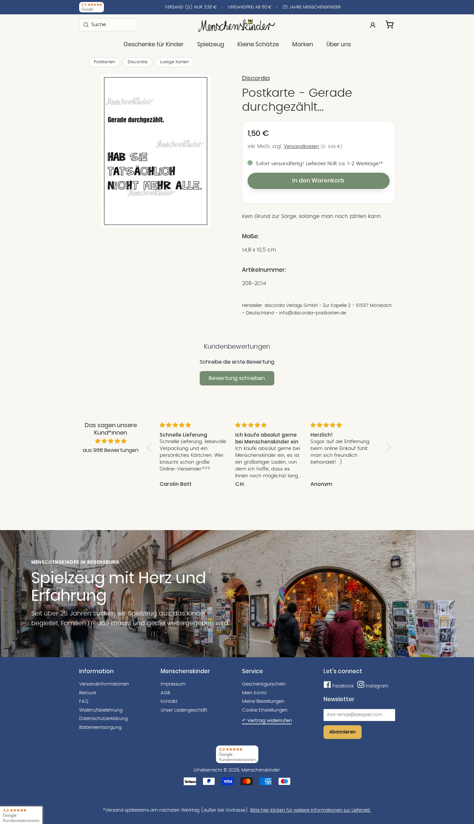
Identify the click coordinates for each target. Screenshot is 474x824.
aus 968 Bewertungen (110, 450)
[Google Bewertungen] (91, 7)
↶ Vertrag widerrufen (267, 720)
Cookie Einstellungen (265, 710)
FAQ (83, 701)
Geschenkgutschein (264, 684)
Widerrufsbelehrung (100, 710)
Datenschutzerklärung (103, 718)
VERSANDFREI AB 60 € (249, 7)
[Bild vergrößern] (155, 151)
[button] (150, 447)
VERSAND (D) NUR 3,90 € (191, 7)
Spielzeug (210, 44)
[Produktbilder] (155, 151)
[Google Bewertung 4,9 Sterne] (21, 815)
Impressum (173, 684)
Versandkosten (301, 146)
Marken (302, 44)
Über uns (338, 44)
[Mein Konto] (372, 24)
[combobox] (108, 24)
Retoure (87, 693)
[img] (110, 441)
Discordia (138, 62)
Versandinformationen (104, 684)
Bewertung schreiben (237, 378)
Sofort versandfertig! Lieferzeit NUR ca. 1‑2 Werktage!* (319, 163)
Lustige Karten (174, 62)
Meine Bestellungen (263, 701)
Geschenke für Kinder (153, 44)
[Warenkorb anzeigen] (390, 23)
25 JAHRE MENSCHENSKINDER (311, 7)
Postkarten (104, 62)
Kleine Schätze (258, 44)
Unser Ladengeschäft (184, 710)
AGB (165, 693)
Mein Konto (254, 693)
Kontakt (169, 701)
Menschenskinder (260, 770)
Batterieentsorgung (100, 727)
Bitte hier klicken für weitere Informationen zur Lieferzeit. (310, 810)
